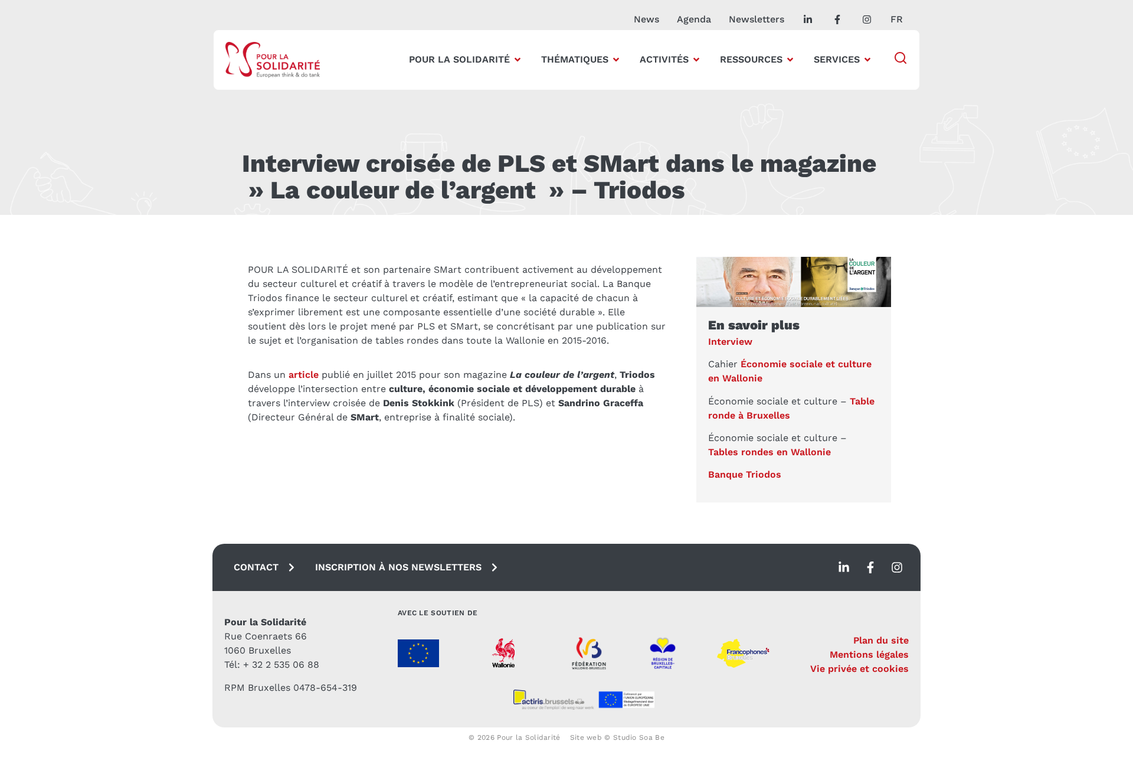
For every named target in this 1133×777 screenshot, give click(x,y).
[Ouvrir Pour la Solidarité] (517, 60)
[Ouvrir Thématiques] (616, 60)
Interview (730, 341)
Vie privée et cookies (859, 668)
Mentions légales (869, 654)
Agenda (694, 19)
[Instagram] (897, 567)
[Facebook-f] (870, 567)
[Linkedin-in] (844, 567)
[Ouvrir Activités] (696, 60)
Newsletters (756, 19)
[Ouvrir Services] (867, 60)
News (646, 19)
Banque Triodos (744, 474)
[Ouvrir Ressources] (790, 60)
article (304, 374)
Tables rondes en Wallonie (769, 452)
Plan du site (881, 640)
